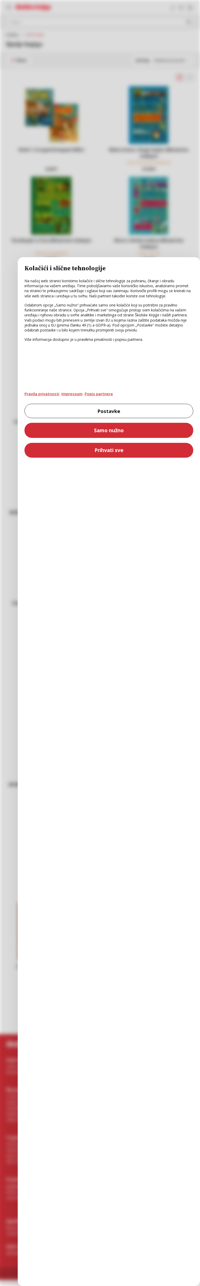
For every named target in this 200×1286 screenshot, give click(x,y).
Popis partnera (99, 393)
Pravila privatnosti (41, 393)
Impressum (72, 393)
